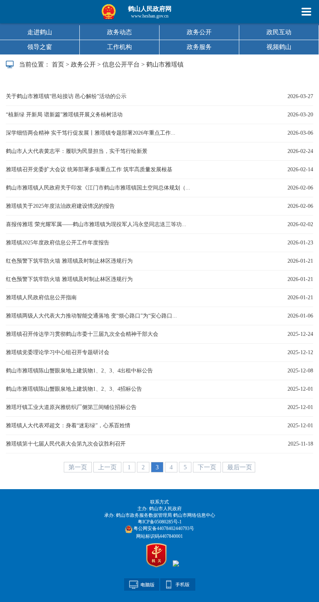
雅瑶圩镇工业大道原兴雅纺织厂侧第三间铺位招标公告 (71, 407)
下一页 (208, 467)
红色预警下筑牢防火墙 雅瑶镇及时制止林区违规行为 (69, 261)
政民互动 (278, 32)
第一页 (78, 467)
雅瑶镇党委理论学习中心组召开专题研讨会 (57, 352)
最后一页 (239, 467)
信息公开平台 (121, 64)
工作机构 (119, 47)
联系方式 (159, 502)
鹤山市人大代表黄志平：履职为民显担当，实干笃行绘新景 (76, 151)
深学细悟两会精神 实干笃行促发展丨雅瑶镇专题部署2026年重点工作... (90, 133)
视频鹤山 (278, 47)
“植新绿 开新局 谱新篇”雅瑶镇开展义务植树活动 (64, 115)
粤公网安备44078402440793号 (163, 528)
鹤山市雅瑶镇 (165, 64)
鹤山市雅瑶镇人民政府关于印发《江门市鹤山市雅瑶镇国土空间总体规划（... (98, 188)
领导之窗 (39, 47)
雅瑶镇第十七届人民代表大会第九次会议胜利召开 (66, 444)
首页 (58, 64)
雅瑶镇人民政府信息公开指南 (41, 297)
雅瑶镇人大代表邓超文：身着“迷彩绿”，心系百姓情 (68, 425)
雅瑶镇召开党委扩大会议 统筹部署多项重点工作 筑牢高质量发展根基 (89, 169)
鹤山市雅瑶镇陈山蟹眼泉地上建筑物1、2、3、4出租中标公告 (79, 371)
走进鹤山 (39, 32)
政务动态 (119, 32)
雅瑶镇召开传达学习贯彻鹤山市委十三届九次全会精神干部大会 (82, 334)
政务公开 (199, 32)
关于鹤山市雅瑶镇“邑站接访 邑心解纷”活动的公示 (66, 96)
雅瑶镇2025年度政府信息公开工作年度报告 (57, 243)
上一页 (108, 467)
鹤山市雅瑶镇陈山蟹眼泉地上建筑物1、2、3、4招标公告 (74, 389)
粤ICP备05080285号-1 (160, 522)
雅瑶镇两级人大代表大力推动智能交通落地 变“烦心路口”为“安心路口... (91, 316)
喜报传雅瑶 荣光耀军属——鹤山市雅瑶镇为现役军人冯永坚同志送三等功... (96, 224)
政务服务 (199, 47)
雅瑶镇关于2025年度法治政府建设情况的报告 (60, 206)
